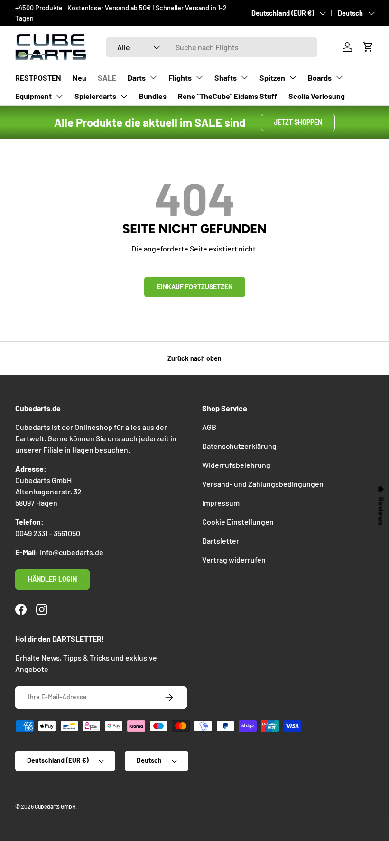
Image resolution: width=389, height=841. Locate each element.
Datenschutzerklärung (239, 445)
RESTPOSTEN (38, 77)
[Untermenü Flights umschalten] (199, 77)
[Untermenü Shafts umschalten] (244, 77)
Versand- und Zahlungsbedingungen (263, 483)
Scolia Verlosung (316, 95)
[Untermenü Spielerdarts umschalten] (124, 96)
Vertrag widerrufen (234, 559)
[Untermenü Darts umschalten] (153, 77)
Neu (79, 77)
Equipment (33, 95)
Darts (137, 77)
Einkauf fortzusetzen (194, 287)
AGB (209, 426)
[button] (368, 46)
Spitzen (272, 77)
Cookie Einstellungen (238, 521)
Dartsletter (220, 540)
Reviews (381, 511)
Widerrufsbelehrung (236, 464)
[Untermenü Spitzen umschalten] (292, 77)
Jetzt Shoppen (298, 122)
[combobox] (212, 47)
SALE (107, 77)
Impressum (221, 502)
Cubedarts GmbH (55, 806)
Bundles (153, 95)
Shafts (225, 77)
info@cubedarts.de (71, 551)
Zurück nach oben (194, 358)
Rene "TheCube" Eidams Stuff (227, 95)
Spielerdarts (95, 95)
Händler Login (52, 579)
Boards (320, 77)
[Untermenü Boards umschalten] (339, 77)
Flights (180, 77)
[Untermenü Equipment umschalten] (59, 96)
